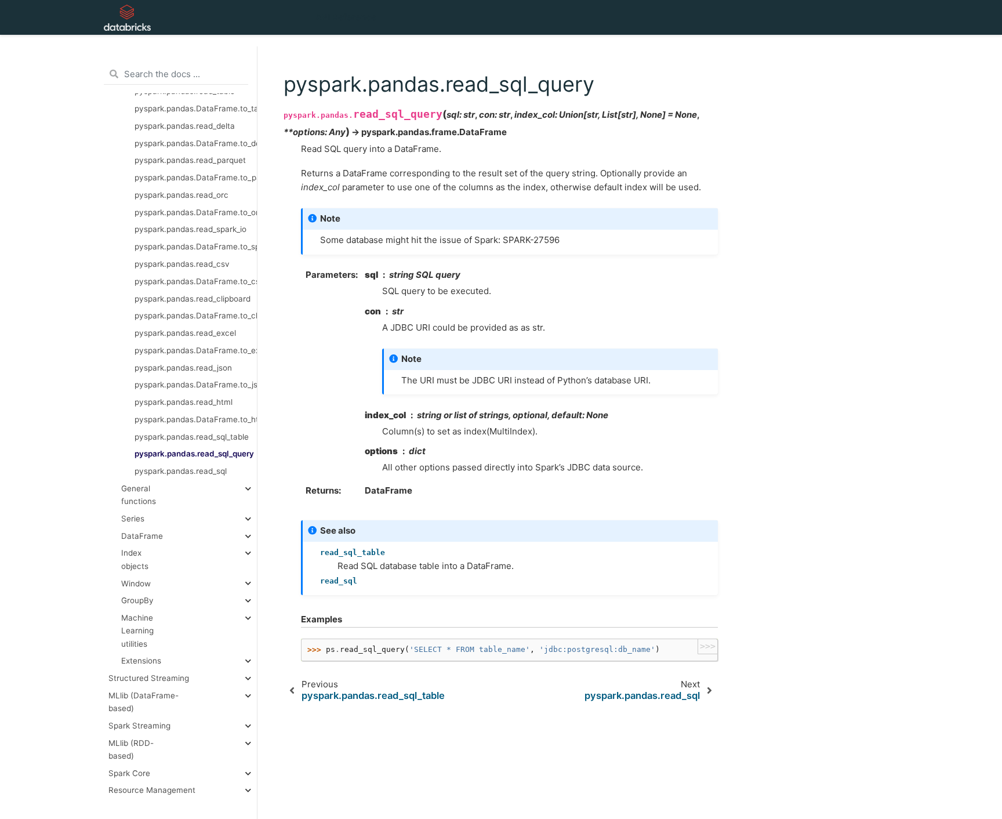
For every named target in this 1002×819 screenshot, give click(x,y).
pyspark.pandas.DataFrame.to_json (196, 385)
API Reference (345, 17)
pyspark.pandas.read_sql (181, 471)
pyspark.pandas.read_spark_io (190, 229)
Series (132, 518)
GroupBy (137, 601)
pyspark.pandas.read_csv (182, 264)
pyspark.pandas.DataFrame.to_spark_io (196, 246)
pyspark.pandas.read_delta (185, 126)
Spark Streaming (139, 725)
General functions (138, 495)
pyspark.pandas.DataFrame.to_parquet (196, 177)
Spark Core (129, 773)
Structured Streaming (148, 678)
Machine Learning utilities (137, 630)
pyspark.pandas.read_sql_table (192, 436)
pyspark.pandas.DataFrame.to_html (196, 419)
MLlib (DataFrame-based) (143, 702)
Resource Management (151, 790)
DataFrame (142, 536)
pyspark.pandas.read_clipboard (193, 298)
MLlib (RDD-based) (131, 749)
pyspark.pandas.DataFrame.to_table (196, 108)
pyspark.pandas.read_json (183, 367)
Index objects (134, 560)
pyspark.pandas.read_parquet (190, 160)
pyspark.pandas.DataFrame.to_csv (196, 281)
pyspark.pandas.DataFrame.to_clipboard (196, 316)
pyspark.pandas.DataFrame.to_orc (196, 212)
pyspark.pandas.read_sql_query (194, 454)
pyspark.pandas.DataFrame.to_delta (196, 143)
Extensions (141, 661)
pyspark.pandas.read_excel (185, 333)
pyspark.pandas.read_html (184, 402)
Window (136, 583)
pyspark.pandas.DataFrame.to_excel (196, 350)
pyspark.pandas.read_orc (181, 195)
